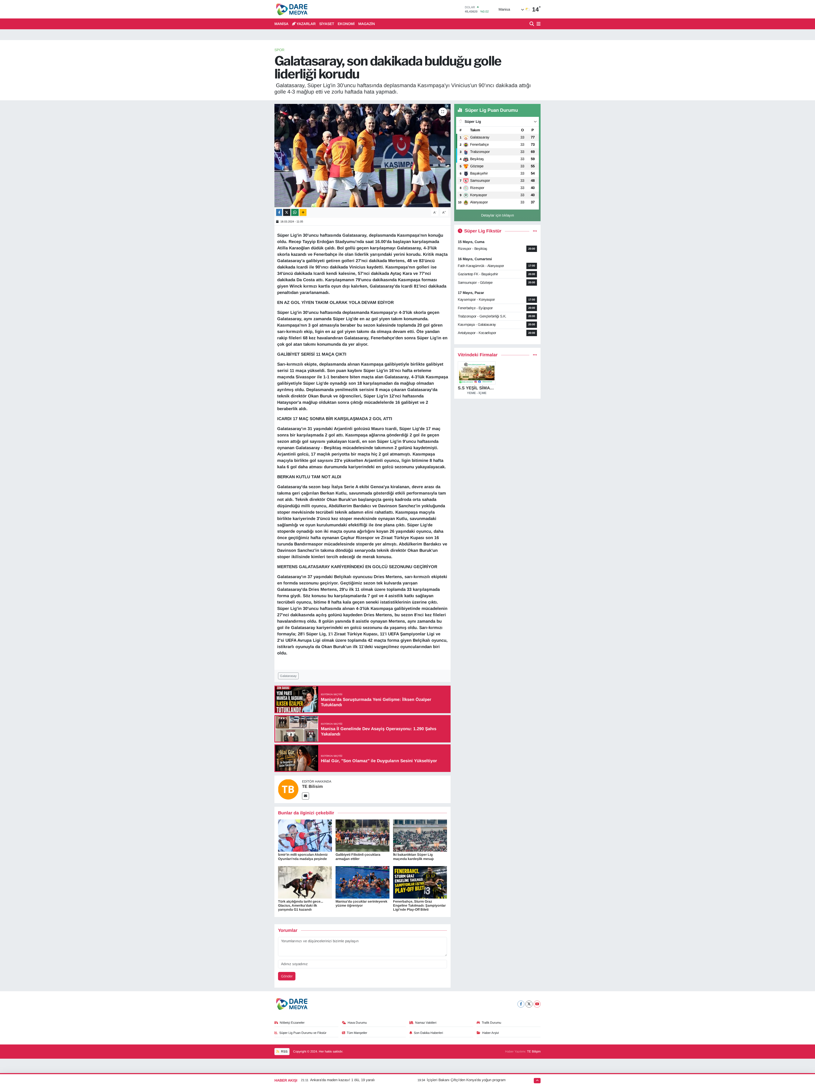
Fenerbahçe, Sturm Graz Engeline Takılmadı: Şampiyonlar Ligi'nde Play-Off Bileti (419, 905)
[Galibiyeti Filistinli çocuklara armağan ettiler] (362, 835)
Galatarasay (288, 676)
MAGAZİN (366, 24)
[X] (529, 1004)
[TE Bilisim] (288, 789)
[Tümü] (535, 355)
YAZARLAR (306, 24)
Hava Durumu (357, 1022)
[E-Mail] (305, 796)
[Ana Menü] (538, 24)
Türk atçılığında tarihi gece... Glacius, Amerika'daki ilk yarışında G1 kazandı (300, 905)
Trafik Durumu (491, 1022)
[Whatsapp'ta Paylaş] (295, 212)
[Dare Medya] (290, 9)
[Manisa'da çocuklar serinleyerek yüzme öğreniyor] (362, 882)
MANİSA (281, 24)
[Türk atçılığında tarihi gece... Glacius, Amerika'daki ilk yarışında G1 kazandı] (305, 882)
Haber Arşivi (490, 1032)
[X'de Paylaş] (286, 212)
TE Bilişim (534, 1051)
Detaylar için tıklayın (497, 215)
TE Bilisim (312, 786)
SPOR (279, 50)
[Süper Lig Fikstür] (535, 231)
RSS (284, 1051)
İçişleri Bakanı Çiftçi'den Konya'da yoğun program (466, 1080)
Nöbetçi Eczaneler (292, 1022)
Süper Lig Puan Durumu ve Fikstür (302, 1032)
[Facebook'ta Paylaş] (279, 212)
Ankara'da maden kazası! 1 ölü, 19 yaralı (342, 1080)
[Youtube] (537, 1004)
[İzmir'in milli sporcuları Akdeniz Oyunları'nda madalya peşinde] (305, 835)
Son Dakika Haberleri (428, 1032)
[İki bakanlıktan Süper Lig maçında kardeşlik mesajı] (420, 835)
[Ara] (532, 24)
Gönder (287, 976)
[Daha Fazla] (302, 212)
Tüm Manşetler (357, 1032)
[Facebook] (520, 1004)
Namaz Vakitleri (425, 1022)
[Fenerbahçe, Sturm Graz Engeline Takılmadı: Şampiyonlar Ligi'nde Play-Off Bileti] (420, 882)
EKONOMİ (346, 24)
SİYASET (326, 24)
